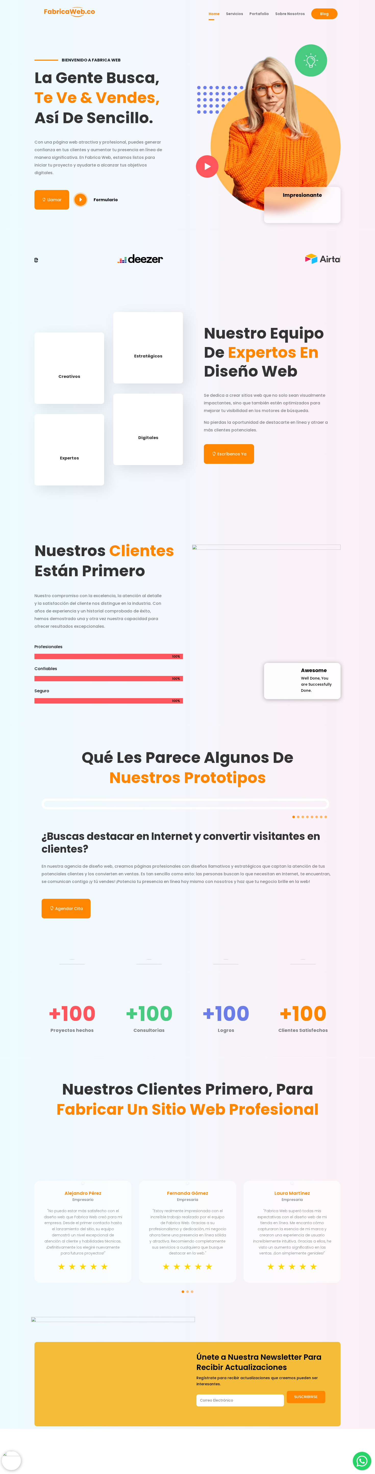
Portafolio (259, 14)
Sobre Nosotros (290, 14)
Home (214, 14)
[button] (293, 817)
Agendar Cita (69, 909)
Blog (324, 13)
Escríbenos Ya (231, 454)
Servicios (234, 14)
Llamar (51, 200)
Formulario (106, 200)
